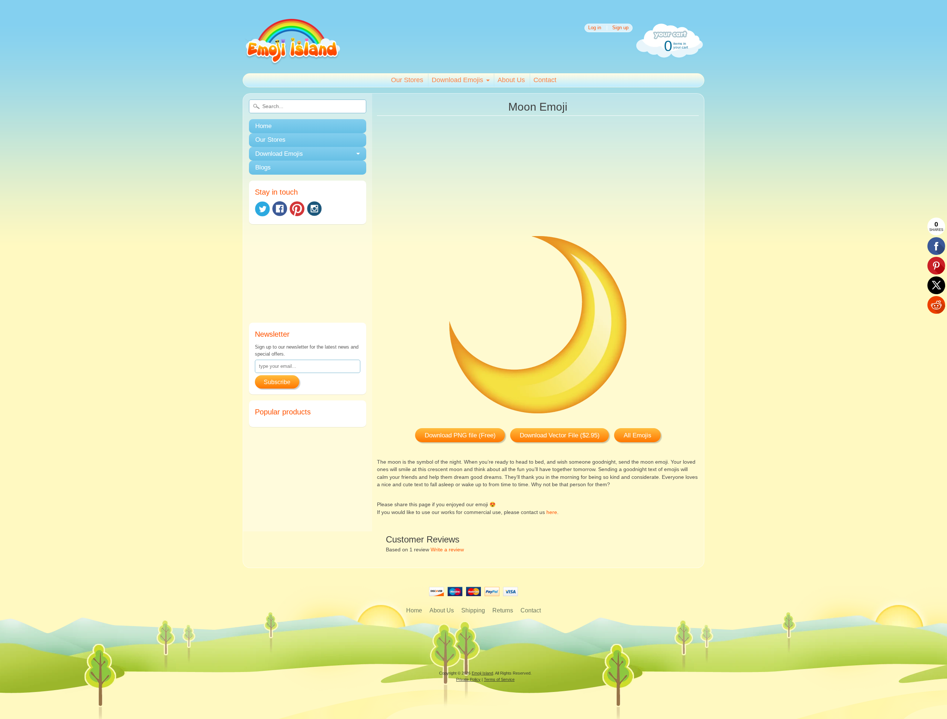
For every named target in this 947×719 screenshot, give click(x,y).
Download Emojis (457, 80)
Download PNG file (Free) (460, 435)
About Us (511, 80)
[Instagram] (314, 208)
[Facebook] (279, 208)
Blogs (263, 167)
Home (263, 126)
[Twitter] (262, 208)
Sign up (620, 28)
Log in (594, 28)
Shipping (473, 610)
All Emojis (637, 435)
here (551, 512)
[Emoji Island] (292, 63)
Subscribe (277, 382)
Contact (544, 80)
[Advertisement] (307, 276)
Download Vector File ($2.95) (560, 435)
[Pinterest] (297, 208)
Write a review (447, 549)
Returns (502, 610)
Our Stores (407, 80)
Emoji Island (482, 673)
